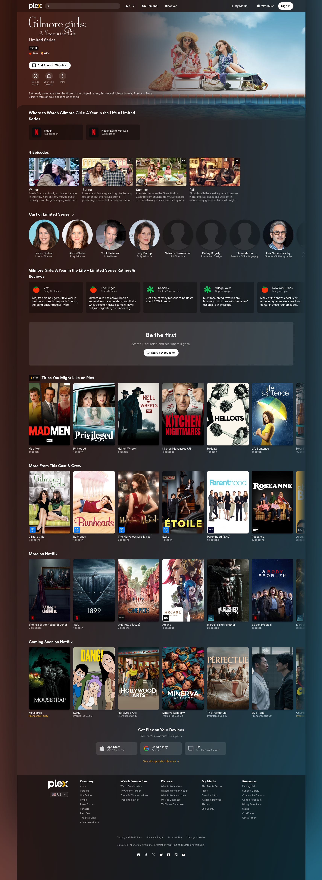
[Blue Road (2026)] (272, 682)
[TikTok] (146, 855)
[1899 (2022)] (94, 594)
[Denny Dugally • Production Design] (211, 239)
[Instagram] (138, 855)
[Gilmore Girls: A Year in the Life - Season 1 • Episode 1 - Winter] (54, 180)
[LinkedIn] (176, 855)
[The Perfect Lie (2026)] (228, 682)
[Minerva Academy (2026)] (183, 682)
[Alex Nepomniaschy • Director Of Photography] (278, 239)
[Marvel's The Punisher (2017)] (228, 594)
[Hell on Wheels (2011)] (138, 418)
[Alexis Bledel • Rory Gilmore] (77, 239)
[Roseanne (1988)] (272, 506)
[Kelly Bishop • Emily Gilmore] (144, 239)
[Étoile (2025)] (183, 506)
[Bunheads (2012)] (94, 506)
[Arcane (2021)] (183, 594)
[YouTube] (183, 855)
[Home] (35, 6)
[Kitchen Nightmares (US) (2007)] (183, 418)
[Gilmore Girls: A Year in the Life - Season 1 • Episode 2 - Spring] (107, 180)
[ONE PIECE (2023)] (138, 594)
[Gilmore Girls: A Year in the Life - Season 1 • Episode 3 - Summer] (161, 180)
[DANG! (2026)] (94, 682)
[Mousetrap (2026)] (49, 682)
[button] (49, 79)
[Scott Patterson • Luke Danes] (111, 239)
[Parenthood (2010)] (228, 506)
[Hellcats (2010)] (228, 418)
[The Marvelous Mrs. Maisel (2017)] (138, 506)
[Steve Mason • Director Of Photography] (245, 239)
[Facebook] (168, 855)
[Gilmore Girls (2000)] (49, 506)
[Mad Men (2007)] (49, 418)
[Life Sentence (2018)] (272, 418)
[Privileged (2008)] (94, 418)
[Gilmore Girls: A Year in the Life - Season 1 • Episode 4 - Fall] (214, 180)
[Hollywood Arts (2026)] (138, 682)
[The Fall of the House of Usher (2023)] (49, 594)
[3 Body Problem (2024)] (272, 594)
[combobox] (85, 6)
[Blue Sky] (161, 855)
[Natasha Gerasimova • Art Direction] (178, 239)
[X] (153, 855)
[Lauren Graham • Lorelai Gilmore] (44, 239)
